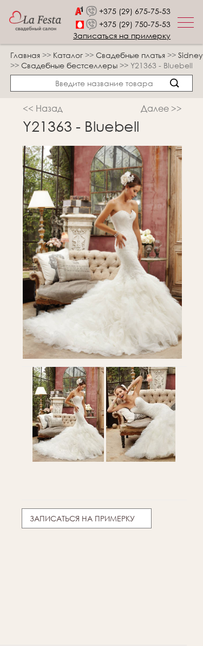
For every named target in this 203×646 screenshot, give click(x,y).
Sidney (190, 55)
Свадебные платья (131, 55)
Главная (25, 55)
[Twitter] (54, 551)
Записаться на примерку (122, 35)
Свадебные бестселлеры (70, 65)
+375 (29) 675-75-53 (135, 11)
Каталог (69, 55)
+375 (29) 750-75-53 (135, 24)
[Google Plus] (74, 551)
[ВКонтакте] (34, 551)
